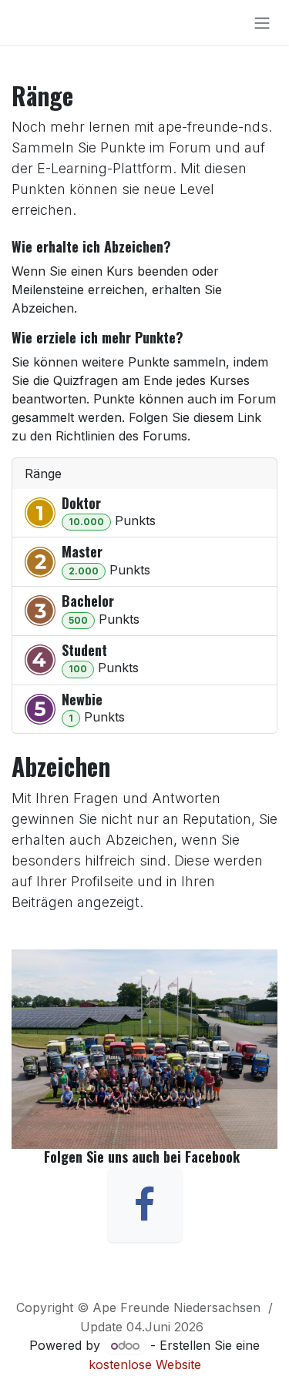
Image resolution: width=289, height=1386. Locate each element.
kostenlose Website (145, 1364)
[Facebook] (145, 1205)
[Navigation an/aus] (262, 22)
